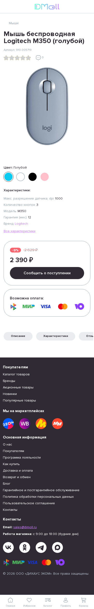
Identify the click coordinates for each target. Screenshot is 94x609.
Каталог (47, 605)
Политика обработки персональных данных (38, 497)
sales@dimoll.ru (25, 527)
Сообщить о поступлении (47, 273)
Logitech (21, 224)
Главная (10, 605)
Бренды (9, 381)
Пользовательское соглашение (29, 503)
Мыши (14, 23)
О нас (7, 444)
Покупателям (13, 451)
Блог (6, 484)
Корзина (83, 605)
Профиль (65, 605)
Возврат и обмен (17, 477)
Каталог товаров (16, 374)
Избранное (29, 605)
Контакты (10, 510)
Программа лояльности (22, 457)
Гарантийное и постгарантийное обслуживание (41, 490)
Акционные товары (18, 387)
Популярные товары (19, 400)
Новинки (10, 394)
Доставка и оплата (18, 470)
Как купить (11, 464)
